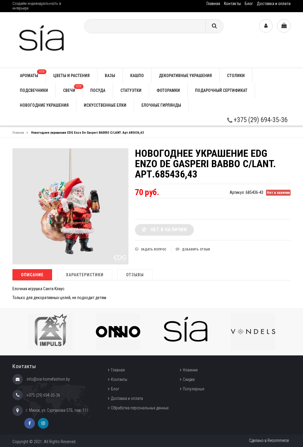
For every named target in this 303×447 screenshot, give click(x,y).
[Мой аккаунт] (266, 26)
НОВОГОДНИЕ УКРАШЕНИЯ (44, 105)
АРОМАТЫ (32, 74)
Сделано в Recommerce (269, 440)
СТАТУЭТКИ (130, 90)
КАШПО (137, 75)
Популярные (193, 389)
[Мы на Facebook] (29, 423)
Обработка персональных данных (140, 408)
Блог (249, 3)
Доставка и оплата (274, 3)
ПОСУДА (97, 90)
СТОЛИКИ (236, 75)
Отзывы (135, 274)
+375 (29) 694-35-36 (260, 120)
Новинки (190, 370)
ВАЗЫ (110, 75)
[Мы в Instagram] (43, 423)
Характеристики (85, 274)
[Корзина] (284, 26)
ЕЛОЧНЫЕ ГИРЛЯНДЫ (161, 105)
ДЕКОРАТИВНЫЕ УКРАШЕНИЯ (185, 75)
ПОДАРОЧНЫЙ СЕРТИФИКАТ (221, 90)
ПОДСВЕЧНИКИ (34, 90)
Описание (32, 274)
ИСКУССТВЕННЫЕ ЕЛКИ (105, 105)
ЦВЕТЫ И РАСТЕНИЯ (71, 75)
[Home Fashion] (43, 39)
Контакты (232, 3)
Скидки (189, 379)
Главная (213, 3)
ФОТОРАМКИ (168, 90)
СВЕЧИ (72, 89)
